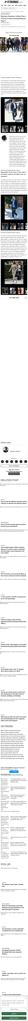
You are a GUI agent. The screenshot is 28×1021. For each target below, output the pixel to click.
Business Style (11, 8)
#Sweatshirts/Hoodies (6, 756)
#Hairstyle (3, 740)
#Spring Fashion (5, 734)
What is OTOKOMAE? (14, 466)
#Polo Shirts (18, 756)
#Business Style (9, 747)
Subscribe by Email (14, 473)
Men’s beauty (18, 5)
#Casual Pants (4, 751)
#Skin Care (21, 747)
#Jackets (17, 749)
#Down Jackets (4, 753)
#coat (16, 740)
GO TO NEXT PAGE (17, 297)
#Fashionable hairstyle (6, 754)
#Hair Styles (16, 736)
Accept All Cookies (14, 1018)
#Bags (22, 745)
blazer (2, 26)
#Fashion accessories (13, 751)
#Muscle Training (19, 743)
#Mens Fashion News (17, 741)
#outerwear (22, 736)
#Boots (10, 753)
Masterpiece (5, 8)
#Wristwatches (10, 743)
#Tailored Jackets (10, 740)
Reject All (14, 1013)
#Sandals (15, 747)
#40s (13, 756)
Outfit (9, 5)
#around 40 (21, 758)
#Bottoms (23, 738)
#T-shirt (11, 736)
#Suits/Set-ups (16, 738)
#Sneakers (20, 734)
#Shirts (11, 738)
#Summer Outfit (5, 738)
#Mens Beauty (4, 741)
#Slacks (3, 747)
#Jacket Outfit (15, 754)
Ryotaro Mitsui (5, 22)
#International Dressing (14, 730)
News (24, 5)
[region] (14, 1008)
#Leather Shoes (5, 736)
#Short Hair (15, 753)
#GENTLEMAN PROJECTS (8, 749)
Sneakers (13, 26)
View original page (14, 35)
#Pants (10, 741)
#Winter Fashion (13, 734)
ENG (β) (20, 2)
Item (13, 5)
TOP (2, 5)
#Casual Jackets (5, 758)
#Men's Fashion (5, 730)
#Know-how (4, 743)
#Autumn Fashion (14, 732)
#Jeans (24, 740)
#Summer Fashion (5, 732)
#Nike (22, 756)
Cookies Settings (14, 1009)
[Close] (26, 998)
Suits (17, 26)
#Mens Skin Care (13, 758)
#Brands (18, 745)
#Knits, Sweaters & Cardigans (8, 745)
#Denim (20, 740)
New (5, 5)
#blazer (21, 754)
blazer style (7, 26)
